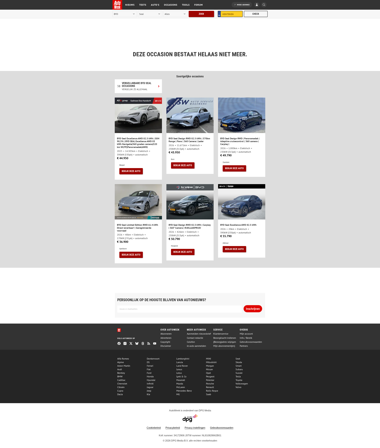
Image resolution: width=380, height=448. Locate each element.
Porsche (210, 383)
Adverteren (165, 337)
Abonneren (166, 333)
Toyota (239, 380)
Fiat (149, 369)
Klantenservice (220, 333)
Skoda (239, 362)
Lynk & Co (181, 376)
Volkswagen (242, 383)
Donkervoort (153, 358)
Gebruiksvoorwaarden (251, 341)
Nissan (209, 369)
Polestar (210, 380)
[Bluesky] (138, 344)
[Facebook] (120, 344)
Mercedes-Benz (184, 390)
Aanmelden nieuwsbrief (199, 333)
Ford (149, 372)
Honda (150, 376)
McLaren (180, 387)
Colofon (191, 341)
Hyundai (151, 380)
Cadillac (121, 380)
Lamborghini (182, 358)
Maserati (180, 380)
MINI (208, 358)
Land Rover (182, 365)
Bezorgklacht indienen (224, 337)
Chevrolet (122, 383)
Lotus (179, 372)
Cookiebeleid (154, 427)
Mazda (179, 383)
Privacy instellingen (195, 427)
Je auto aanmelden (196, 346)
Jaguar (150, 387)
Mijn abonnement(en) (224, 346)
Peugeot (210, 376)
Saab (208, 394)
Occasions (170, 4)
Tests (142, 4)
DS (148, 362)
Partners (244, 346)
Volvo (238, 387)
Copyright (165, 341)
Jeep (149, 390)
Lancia (179, 362)
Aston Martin (123, 365)
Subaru (239, 369)
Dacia (120, 394)
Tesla (238, 376)
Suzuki (239, 372)
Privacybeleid (173, 427)
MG (178, 394)
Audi (119, 369)
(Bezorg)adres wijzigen (224, 341)
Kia (148, 394)
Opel (208, 372)
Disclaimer (165, 346)
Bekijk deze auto (131, 171)
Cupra (120, 390)
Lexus (179, 369)
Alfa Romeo (123, 358)
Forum (198, 4)
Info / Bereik (246, 337)
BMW (119, 376)
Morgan (210, 365)
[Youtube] (156, 344)
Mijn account (246, 333)
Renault (210, 387)
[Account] (257, 5)
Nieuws (129, 4)
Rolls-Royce (212, 390)
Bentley (121, 372)
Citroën (121, 387)
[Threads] (144, 344)
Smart (239, 365)
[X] (132, 344)
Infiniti (150, 383)
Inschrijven (253, 309)
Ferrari (150, 365)
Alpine (120, 362)
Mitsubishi (211, 362)
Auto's (155, 4)
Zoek (201, 13)
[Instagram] (126, 344)
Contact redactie (195, 337)
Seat (238, 358)
